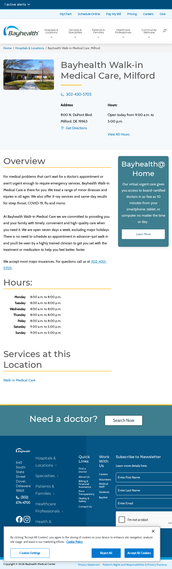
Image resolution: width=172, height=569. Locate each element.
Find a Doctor (83, 470)
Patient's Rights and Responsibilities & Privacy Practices (135, 564)
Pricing (132, 14)
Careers (148, 14)
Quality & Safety (84, 500)
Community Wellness (149, 31)
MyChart (66, 14)
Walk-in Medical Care (19, 380)
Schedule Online (89, 14)
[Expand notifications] (28, 4)
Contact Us (85, 506)
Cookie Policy (74, 542)
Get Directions (76, 128)
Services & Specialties (75, 31)
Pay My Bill (113, 14)
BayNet (103, 497)
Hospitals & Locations (51, 31)
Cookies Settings (29, 553)
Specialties (45, 476)
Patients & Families (98, 31)
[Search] (165, 31)
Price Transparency (86, 492)
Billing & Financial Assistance (85, 484)
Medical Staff (103, 485)
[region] (82, 544)
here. (144, 466)
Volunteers (105, 479)
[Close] (153, 531)
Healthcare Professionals (123, 31)
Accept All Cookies (138, 553)
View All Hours (119, 134)
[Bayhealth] (21, 31)
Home (7, 48)
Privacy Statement (89, 564)
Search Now (123, 420)
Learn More (143, 234)
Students (104, 492)
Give (163, 14)
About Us (84, 476)
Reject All (106, 553)
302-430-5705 (78, 94)
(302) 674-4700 (23, 500)
